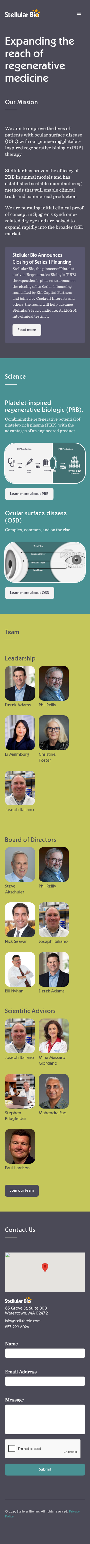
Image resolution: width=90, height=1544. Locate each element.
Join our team (22, 1190)
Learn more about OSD (29, 592)
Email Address (21, 1371)
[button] (79, 13)
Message (14, 1399)
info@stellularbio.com (22, 1320)
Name (11, 1343)
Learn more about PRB (29, 493)
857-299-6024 (17, 1326)
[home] (22, 13)
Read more (27, 329)
